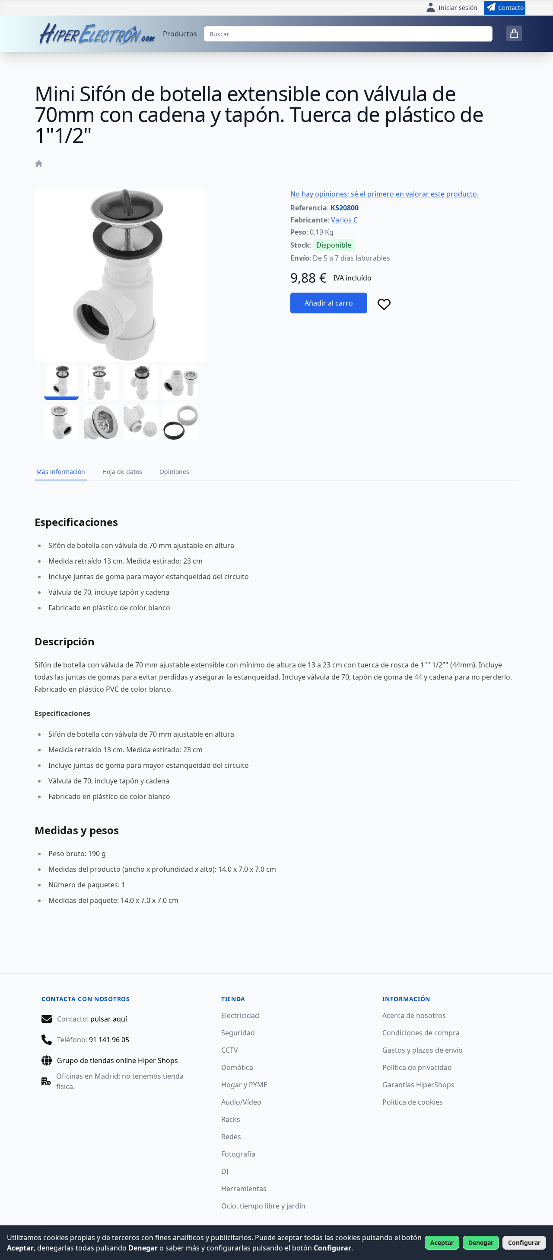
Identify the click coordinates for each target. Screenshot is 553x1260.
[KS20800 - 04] (180, 382)
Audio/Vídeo (241, 1102)
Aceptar (442, 1242)
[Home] (39, 163)
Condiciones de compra (421, 1033)
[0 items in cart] (514, 33)
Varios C (344, 220)
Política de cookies (412, 1102)
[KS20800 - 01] (61, 382)
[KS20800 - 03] (141, 382)
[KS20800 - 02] (101, 382)
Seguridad (238, 1033)
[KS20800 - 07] (141, 422)
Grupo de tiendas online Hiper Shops (117, 1060)
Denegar (480, 1242)
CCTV (229, 1050)
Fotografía (238, 1154)
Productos (180, 34)
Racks (230, 1119)
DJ (224, 1171)
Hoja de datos (122, 471)
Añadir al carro (329, 303)
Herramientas (244, 1188)
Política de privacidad (417, 1067)
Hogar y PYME (244, 1084)
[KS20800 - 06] (101, 422)
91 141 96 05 (109, 1039)
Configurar (524, 1242)
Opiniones (174, 471)
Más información (60, 471)
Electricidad (240, 1015)
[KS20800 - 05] (61, 422)
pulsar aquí (108, 1019)
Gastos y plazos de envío (422, 1050)
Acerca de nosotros (414, 1015)
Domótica (237, 1067)
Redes (231, 1136)
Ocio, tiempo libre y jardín (263, 1206)
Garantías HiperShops (418, 1084)
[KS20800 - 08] (180, 422)
